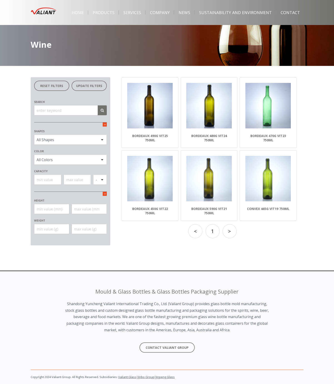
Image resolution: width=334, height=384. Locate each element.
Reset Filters (51, 86)
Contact (290, 12)
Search (39, 102)
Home (78, 12)
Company (160, 12)
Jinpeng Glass (165, 377)
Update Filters (89, 86)
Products (104, 12)
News (184, 12)
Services (132, 12)
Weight (39, 220)
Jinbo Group (146, 377)
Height (39, 200)
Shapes (39, 131)
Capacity (41, 171)
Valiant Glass (127, 377)
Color (39, 151)
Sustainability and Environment (235, 12)
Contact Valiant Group (167, 347)
